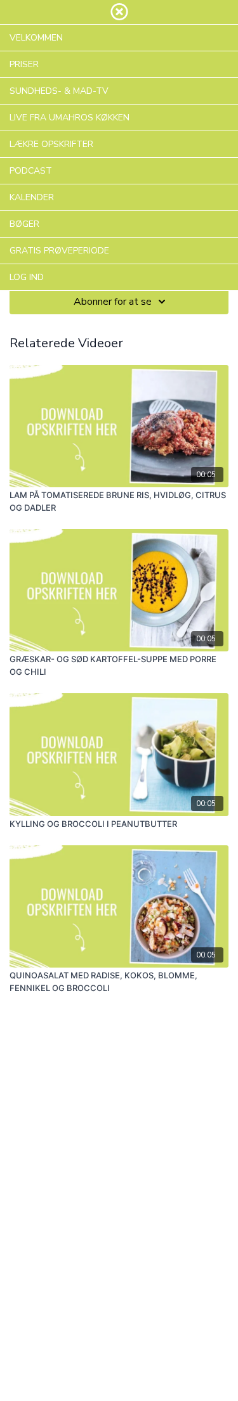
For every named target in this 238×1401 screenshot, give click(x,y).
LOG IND (27, 277)
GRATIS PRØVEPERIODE (59, 251)
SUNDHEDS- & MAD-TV (59, 91)
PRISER (24, 64)
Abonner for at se (113, 302)
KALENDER (32, 197)
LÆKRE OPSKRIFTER (51, 144)
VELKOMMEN (36, 38)
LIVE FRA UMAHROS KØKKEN (69, 118)
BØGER (24, 224)
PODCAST (31, 171)
